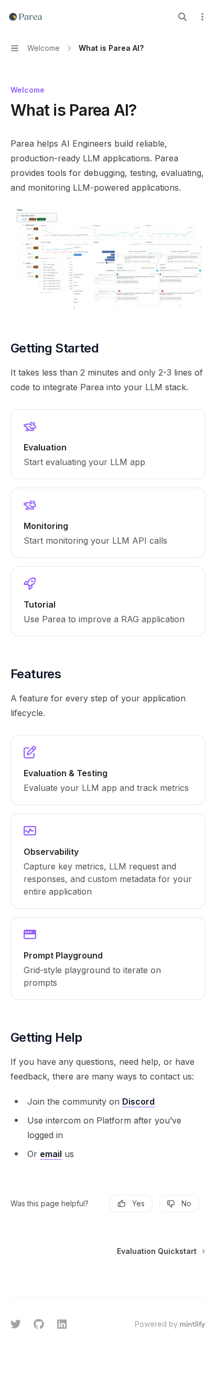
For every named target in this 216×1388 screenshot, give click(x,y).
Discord (138, 1101)
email (51, 1154)
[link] (108, 444)
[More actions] (202, 16)
